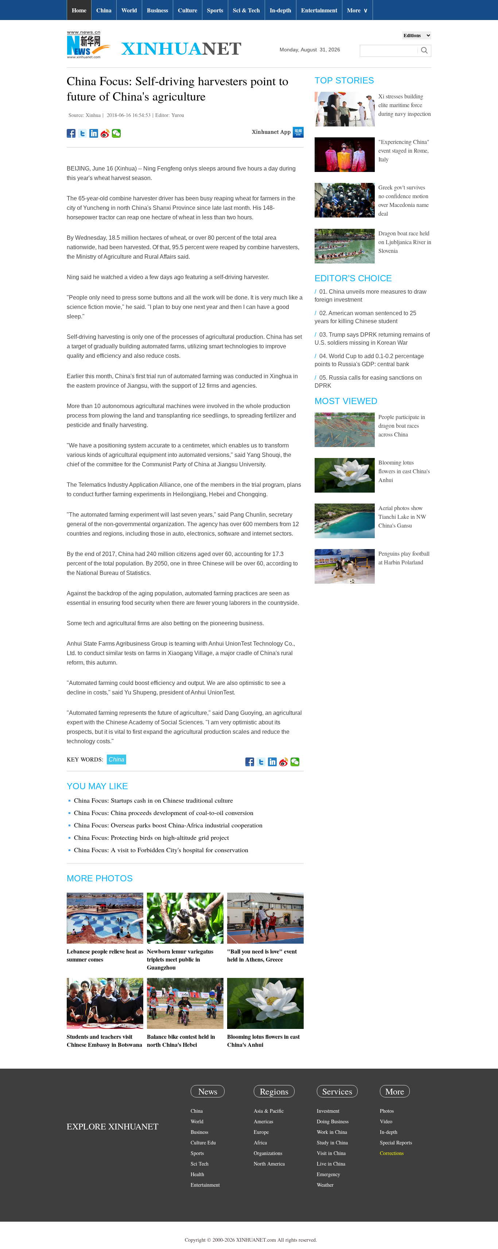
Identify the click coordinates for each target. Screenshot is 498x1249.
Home (79, 10)
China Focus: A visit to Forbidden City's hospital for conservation (161, 849)
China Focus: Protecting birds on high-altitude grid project (151, 837)
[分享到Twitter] (82, 133)
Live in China (331, 1163)
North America (269, 1163)
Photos (387, 1110)
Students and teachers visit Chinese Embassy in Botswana (104, 1040)
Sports (215, 10)
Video (386, 1121)
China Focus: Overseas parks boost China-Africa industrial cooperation (168, 825)
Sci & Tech (246, 10)
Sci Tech (200, 1163)
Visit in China (331, 1153)
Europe (261, 1131)
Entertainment (319, 10)
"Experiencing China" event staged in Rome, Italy (403, 150)
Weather (325, 1184)
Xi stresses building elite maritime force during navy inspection (404, 104)
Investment (328, 1110)
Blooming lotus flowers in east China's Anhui (263, 1040)
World (129, 10)
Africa (260, 1142)
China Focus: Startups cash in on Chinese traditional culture (153, 800)
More (357, 10)
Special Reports (396, 1142)
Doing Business (333, 1121)
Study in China (332, 1142)
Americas (263, 1121)
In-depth (280, 10)
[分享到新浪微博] (105, 133)
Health (197, 1174)
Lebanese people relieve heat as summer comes (105, 955)
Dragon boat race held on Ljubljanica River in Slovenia (404, 241)
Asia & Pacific (269, 1110)
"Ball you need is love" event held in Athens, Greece (262, 955)
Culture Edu (203, 1142)
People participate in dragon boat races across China (401, 425)
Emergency (328, 1174)
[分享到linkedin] (93, 133)
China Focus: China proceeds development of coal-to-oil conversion (163, 812)
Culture (187, 10)
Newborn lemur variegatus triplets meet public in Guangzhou (180, 959)
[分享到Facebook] (71, 133)
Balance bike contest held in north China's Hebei (181, 1040)
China (104, 10)
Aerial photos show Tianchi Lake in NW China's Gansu (402, 516)
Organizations (268, 1153)
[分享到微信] (116, 133)
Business (157, 10)
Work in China (332, 1131)
